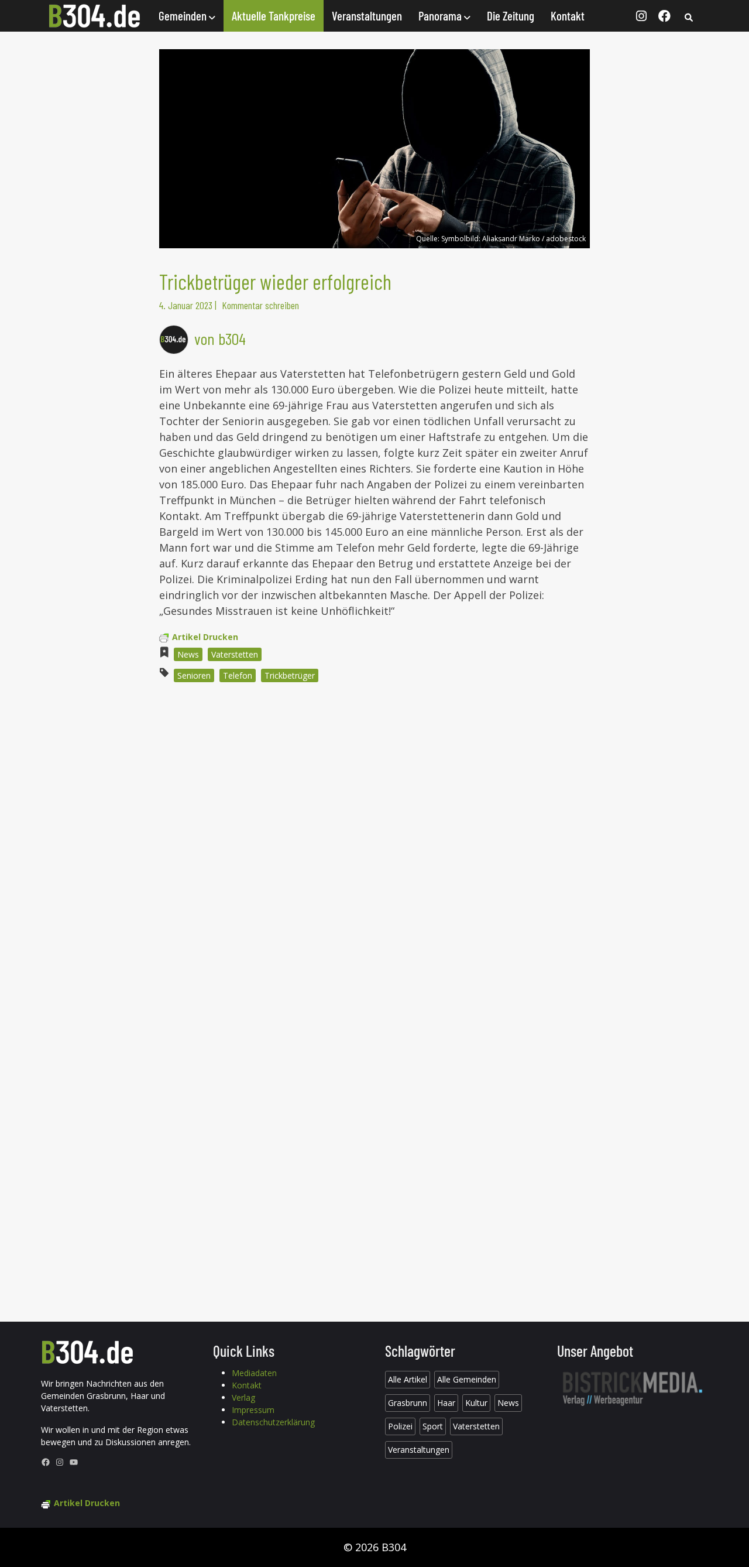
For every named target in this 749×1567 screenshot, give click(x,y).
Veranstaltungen (367, 15)
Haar (446, 1402)
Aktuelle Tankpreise (273, 15)
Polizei (400, 1426)
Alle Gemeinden (466, 1379)
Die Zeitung (510, 15)
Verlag (243, 1397)
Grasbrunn (407, 1402)
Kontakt (568, 15)
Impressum (253, 1409)
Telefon (237, 675)
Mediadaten (254, 1372)
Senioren (194, 675)
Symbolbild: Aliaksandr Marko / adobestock (513, 239)
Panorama (441, 15)
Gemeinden (184, 15)
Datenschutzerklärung (273, 1422)
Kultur (476, 1402)
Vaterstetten (234, 654)
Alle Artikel (407, 1379)
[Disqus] (374, 849)
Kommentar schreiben (260, 305)
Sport (432, 1426)
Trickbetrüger (289, 675)
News (188, 654)
